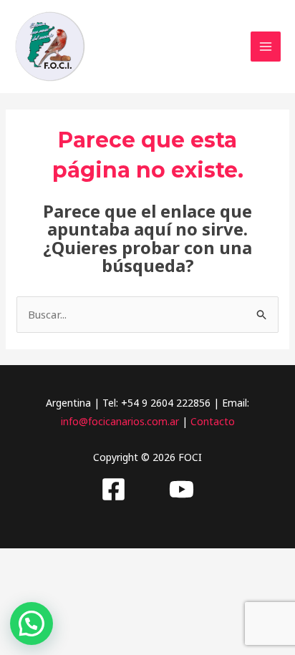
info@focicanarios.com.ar (120, 421)
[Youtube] (181, 489)
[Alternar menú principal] (266, 46)
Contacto (212, 421)
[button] (31, 623)
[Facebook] (113, 489)
